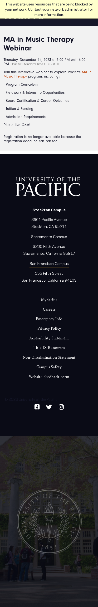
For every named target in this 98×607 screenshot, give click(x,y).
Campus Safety (49, 366)
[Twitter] (49, 406)
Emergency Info (49, 318)
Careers (49, 309)
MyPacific (49, 299)
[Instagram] (61, 406)
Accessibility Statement (49, 337)
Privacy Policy (49, 328)
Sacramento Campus (49, 236)
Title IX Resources (49, 347)
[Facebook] (37, 406)
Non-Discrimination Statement (49, 357)
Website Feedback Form (49, 376)
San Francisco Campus (49, 263)
